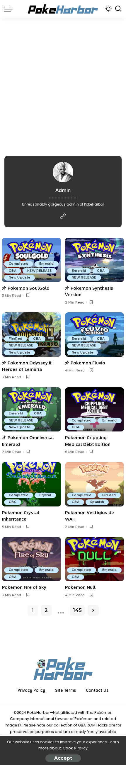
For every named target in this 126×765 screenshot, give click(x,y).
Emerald (46, 264)
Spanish (97, 502)
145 (77, 610)
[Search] (118, 9)
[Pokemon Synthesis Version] (94, 260)
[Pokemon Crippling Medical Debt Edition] (94, 409)
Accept (63, 758)
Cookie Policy (75, 748)
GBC (12, 502)
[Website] (63, 216)
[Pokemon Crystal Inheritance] (31, 484)
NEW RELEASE (39, 271)
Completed (18, 264)
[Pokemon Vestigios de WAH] (94, 484)
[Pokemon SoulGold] (31, 260)
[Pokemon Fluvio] (94, 334)
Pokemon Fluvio (88, 363)
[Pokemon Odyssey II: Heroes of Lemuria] (31, 334)
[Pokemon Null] (94, 559)
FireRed (15, 339)
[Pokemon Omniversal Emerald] (31, 409)
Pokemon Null (80, 587)
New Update (19, 277)
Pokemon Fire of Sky (24, 587)
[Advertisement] (63, 84)
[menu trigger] (10, 9)
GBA (12, 271)
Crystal (45, 495)
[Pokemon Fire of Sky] (31, 559)
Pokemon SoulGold (29, 288)
